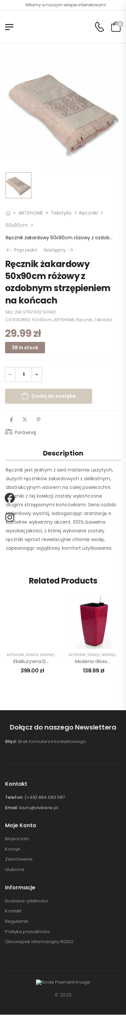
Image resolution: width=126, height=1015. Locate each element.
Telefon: (14, 797)
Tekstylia (61, 213)
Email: (11, 807)
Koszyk (12, 849)
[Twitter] (24, 419)
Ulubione (15, 869)
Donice (32, 654)
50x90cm (17, 225)
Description (63, 453)
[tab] (63, 453)
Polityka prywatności (27, 931)
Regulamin (17, 921)
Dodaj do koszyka (54, 396)
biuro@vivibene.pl (38, 807)
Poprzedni (24, 250)
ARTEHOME (30, 213)
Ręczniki (88, 213)
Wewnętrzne (51, 654)
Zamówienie (19, 859)
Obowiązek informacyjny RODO (39, 941)
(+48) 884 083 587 (44, 797)
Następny (59, 250)
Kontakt (13, 911)
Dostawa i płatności (26, 901)
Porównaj (25, 432)
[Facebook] (11, 419)
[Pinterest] (38, 419)
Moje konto (17, 839)
